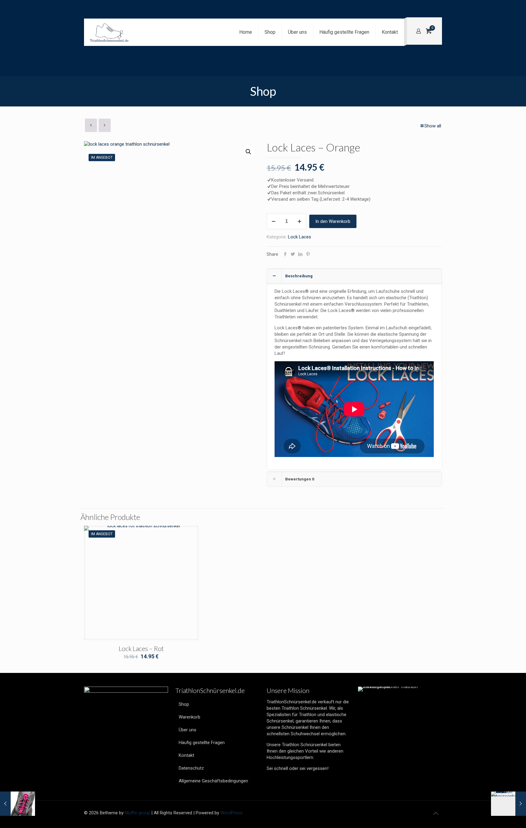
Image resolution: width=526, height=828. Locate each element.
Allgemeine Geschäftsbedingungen (213, 781)
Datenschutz (191, 768)
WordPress (231, 813)
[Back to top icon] (435, 813)
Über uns (187, 730)
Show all (432, 126)
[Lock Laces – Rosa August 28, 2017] (17, 804)
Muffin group (137, 813)
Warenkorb (189, 717)
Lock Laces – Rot (141, 648)
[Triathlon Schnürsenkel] (109, 32)
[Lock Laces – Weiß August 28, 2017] (508, 804)
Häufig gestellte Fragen (202, 742)
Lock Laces (299, 237)
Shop (184, 704)
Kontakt (186, 755)
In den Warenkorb (332, 221)
